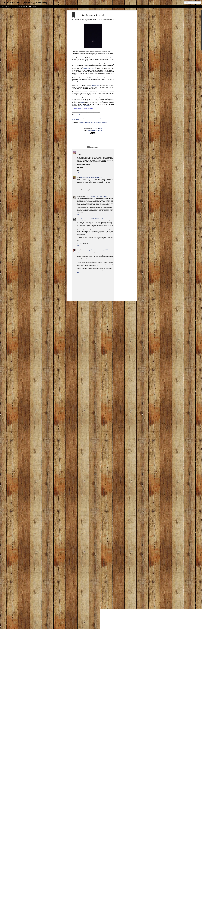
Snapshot (28, 6)
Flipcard (7, 6)
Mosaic (18, 6)
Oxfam (82, 102)
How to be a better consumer (95, 130)
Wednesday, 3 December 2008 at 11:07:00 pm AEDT (91, 152)
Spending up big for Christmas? (93, 15)
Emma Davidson (81, 196)
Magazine (13, 6)
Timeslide (34, 6)
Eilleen (100, 128)
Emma (78, 177)
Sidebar (23, 6)
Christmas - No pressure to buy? (87, 115)
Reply (78, 172)
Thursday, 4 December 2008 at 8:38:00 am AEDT (91, 177)
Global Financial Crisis (88, 68)
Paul (78, 152)
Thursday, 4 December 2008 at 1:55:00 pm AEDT (92, 218)
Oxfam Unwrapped (85, 105)
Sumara (78, 218)
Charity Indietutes (81, 250)
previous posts (96, 85)
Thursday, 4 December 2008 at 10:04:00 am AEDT (96, 196)
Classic (2, 6)
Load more (93, 299)
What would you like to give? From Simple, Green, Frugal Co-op (93, 118)
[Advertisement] (122, 37)
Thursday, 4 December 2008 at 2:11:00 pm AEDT (97, 250)
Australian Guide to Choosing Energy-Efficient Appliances (93, 122)
